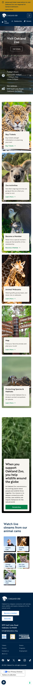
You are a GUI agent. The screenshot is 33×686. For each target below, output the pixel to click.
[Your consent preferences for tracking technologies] (30, 683)
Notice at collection (9, 675)
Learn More (9, 9)
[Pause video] (29, 65)
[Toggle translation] (3, 682)
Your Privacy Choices (14, 672)
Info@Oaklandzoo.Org (10, 631)
